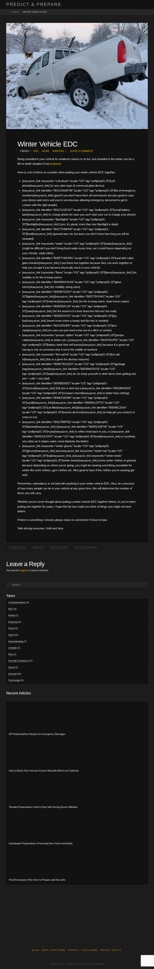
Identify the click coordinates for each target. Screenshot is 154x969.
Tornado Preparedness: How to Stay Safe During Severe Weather (43, 807)
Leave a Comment (81, 151)
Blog (35, 950)
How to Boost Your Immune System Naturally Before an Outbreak (44, 770)
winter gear (58, 547)
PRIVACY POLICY (111, 950)
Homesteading (15, 641)
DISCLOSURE (90, 950)
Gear (45, 151)
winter (38, 547)
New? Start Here (53, 950)
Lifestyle (12, 648)
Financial (13, 622)
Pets (10, 654)
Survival (58, 151)
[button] (144, 5)
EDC (35, 151)
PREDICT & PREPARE (33, 4)
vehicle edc (17, 547)
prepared (55, 163)
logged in (24, 570)
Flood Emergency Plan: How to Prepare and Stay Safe (37, 880)
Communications (17, 602)
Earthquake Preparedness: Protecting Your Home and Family (41, 843)
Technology (14, 680)
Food (11, 628)
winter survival (86, 547)
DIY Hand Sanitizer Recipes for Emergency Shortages (37, 734)
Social (11, 667)
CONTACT (73, 950)
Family (11, 615)
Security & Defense (18, 661)
